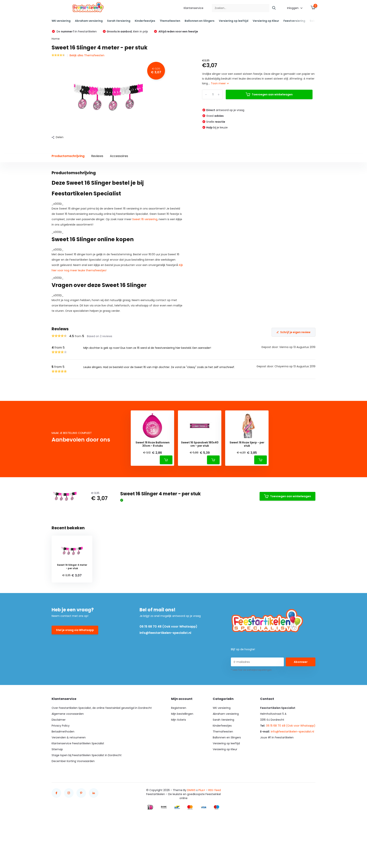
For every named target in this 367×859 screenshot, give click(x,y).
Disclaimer (59, 720)
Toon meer (219, 83)
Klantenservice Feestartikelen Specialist (78, 743)
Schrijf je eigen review (295, 332)
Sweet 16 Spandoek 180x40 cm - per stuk (199, 444)
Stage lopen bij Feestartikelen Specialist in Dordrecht (87, 755)
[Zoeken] (274, 8)
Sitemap (57, 749)
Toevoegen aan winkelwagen (272, 94)
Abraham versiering (89, 21)
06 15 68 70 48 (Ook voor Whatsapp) (168, 626)
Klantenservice (193, 8)
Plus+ (201, 790)
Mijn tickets (178, 720)
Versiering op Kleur (266, 21)
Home (56, 39)
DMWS (191, 790)
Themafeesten (170, 21)
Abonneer (301, 662)
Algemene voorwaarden (68, 714)
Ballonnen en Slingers (199, 21)
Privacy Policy (61, 726)
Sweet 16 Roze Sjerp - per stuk (247, 444)
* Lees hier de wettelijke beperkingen (251, 669)
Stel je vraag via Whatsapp (75, 630)
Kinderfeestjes (145, 21)
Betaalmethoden (63, 731)
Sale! (313, 21)
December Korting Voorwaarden (73, 761)
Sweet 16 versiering (144, 219)
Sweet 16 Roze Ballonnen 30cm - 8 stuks (153, 444)
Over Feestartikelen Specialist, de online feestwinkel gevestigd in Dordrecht (102, 708)
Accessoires (119, 156)
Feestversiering (294, 21)
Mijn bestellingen (182, 714)
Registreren (178, 708)
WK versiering (61, 21)
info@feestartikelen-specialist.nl (165, 633)
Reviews (97, 156)
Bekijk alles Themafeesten (87, 55)
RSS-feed (214, 790)
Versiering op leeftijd (233, 21)
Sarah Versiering (118, 21)
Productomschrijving (68, 156)
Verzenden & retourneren (69, 737)
